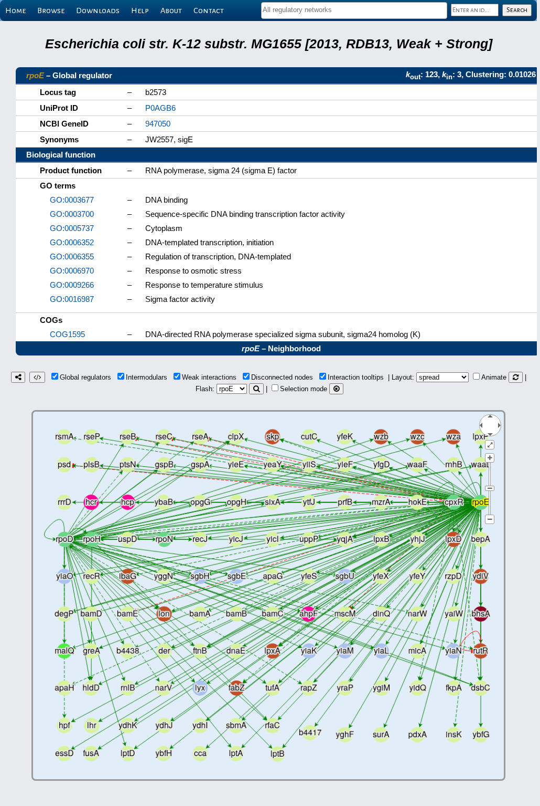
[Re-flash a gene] (256, 388)
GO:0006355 (72, 256)
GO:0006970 (72, 270)
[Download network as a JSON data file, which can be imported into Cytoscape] (37, 377)
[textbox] (354, 9)
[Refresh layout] (516, 377)
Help (140, 10)
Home (15, 10)
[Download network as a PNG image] (18, 377)
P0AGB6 (160, 107)
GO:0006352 (72, 242)
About (171, 10)
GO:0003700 (72, 214)
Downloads (98, 10)
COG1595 (67, 334)
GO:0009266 (72, 284)
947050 (157, 123)
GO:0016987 (72, 299)
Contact (208, 10)
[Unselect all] (336, 388)
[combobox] (354, 10)
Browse (50, 10)
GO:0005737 (72, 228)
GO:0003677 (72, 199)
